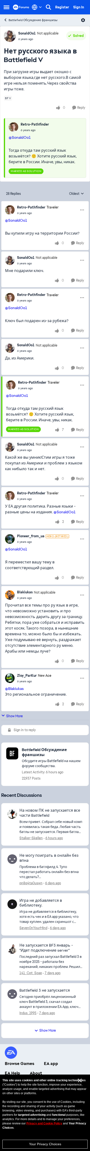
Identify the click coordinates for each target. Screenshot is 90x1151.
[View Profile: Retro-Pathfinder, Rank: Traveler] (10, 210)
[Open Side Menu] (6, 7)
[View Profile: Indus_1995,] (12, 994)
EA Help (12, 1073)
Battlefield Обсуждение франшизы (33, 20)
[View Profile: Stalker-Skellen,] (12, 814)
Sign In (78, 7)
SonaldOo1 (27, 33)
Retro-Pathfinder (35, 124)
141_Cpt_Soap (30, 973)
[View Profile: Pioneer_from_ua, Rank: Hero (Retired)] (10, 539)
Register (62, 7)
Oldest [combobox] (76, 193)
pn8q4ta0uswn (30, 883)
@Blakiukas (14, 688)
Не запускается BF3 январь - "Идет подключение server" (46, 948)
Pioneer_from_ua (30, 536)
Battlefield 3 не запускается (44, 990)
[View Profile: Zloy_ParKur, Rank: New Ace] (10, 678)
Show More (14, 716)
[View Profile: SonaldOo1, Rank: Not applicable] (10, 36)
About (36, 1073)
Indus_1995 (27, 1013)
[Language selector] (37, 7)
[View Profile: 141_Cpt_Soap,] (12, 949)
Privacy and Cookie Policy (44, 1123)
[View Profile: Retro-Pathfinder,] (13, 127)
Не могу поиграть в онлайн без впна (48, 858)
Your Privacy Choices (45, 1144)
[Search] (48, 7)
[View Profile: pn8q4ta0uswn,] (12, 859)
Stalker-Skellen (31, 838)
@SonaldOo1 (20, 137)
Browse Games (19, 1063)
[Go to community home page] (21, 7)
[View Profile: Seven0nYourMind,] (12, 904)
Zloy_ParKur (27, 675)
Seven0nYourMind (33, 928)
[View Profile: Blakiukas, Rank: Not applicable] (10, 595)
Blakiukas (25, 592)
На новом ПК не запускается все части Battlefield (49, 813)
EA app (51, 1063)
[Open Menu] (83, 20)
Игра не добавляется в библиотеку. (40, 903)
